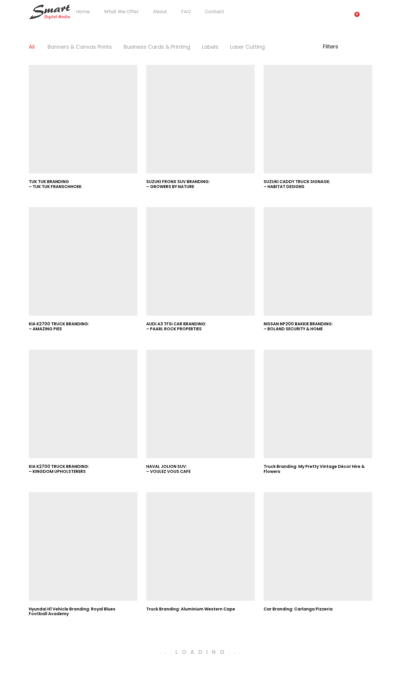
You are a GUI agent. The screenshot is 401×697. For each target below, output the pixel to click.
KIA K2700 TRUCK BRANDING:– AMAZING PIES (59, 326)
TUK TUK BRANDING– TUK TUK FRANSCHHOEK (55, 184)
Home (83, 11)
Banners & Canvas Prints (80, 46)
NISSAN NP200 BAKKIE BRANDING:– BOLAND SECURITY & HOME (298, 326)
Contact (214, 11)
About (160, 11)
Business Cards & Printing (157, 46)
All (32, 46)
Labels (210, 46)
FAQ (186, 11)
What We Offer (121, 11)
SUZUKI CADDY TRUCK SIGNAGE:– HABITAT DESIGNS (297, 184)
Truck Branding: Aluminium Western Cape (190, 609)
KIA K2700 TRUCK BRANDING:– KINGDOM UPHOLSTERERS (59, 468)
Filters (331, 46)
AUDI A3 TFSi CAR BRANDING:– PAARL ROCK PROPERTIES (176, 326)
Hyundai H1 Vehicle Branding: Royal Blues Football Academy (72, 611)
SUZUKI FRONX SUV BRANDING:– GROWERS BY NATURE (178, 184)
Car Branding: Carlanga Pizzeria (298, 609)
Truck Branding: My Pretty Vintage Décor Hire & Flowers (314, 468)
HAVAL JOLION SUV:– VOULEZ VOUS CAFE (168, 468)
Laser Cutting (247, 46)
